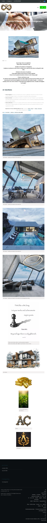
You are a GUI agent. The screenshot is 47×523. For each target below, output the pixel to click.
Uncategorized (5, 482)
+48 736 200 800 (17, 1)
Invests (44, 507)
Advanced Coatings (35, 496)
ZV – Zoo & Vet (31, 497)
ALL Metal (38, 494)
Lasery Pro (44, 494)
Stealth (36, 497)
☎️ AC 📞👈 (43, 7)
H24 (42, 506)
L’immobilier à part (42, 510)
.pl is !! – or (13, 112)
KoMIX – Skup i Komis (34, 501)
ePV (45, 496)
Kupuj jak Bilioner (43, 501)
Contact (37, 1)
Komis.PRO (36, 499)
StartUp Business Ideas (30, 509)
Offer (34, 1)
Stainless (34, 494)
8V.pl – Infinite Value (31, 504)
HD (43, 496)
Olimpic (44, 497)
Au (40, 504)
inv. (36, 1)
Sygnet (40, 497)
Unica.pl (37, 504)
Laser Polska (43, 493)
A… (45, 514)
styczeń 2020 (4, 470)
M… (45, 515)
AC (32, 1)
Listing (39, 506)
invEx (45, 506)
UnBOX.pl (44, 504)
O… (45, 517)
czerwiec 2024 (5, 468)
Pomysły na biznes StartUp (41, 509)
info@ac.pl (9, 1)
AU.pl (29, 110)
